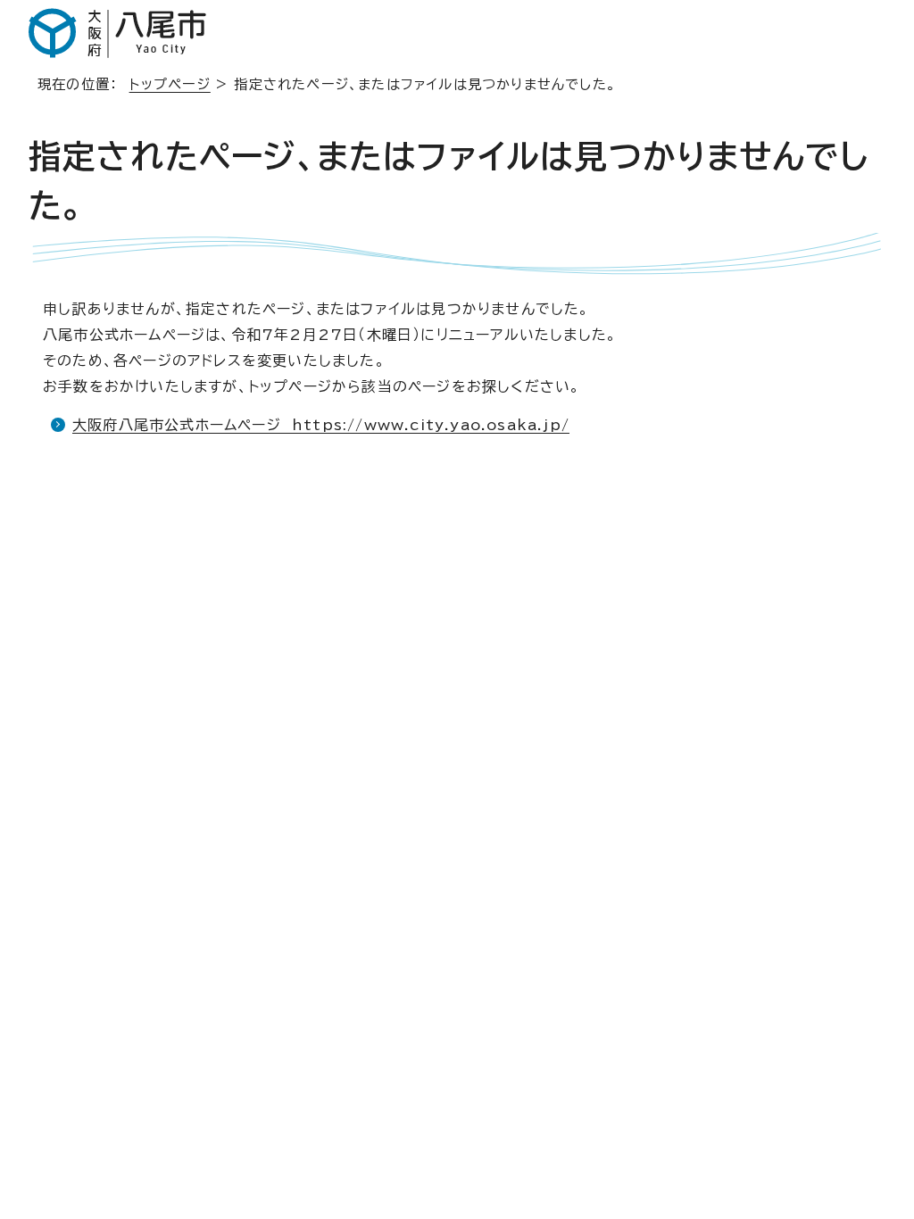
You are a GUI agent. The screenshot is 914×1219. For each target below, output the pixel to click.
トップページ (170, 84)
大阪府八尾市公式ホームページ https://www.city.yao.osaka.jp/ (320, 425)
